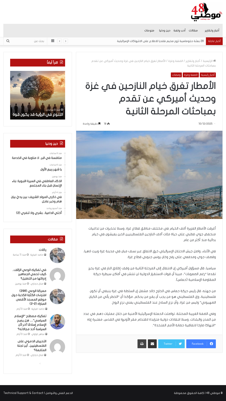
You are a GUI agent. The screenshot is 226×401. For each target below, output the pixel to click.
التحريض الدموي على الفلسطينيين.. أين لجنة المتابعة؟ (31, 346)
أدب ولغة (179, 30)
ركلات (42, 249)
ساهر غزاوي (38, 334)
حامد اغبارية (36, 255)
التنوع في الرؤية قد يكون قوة (38, 114)
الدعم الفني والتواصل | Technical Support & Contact (38, 393)
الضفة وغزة (175, 61)
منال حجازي (37, 284)
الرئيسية (208, 61)
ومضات (176, 75)
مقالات (193, 30)
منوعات (149, 30)
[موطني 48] (207, 12)
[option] (37, 95)
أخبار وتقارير (212, 30)
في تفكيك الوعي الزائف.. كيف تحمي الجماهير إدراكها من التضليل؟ (29, 274)
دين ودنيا (164, 30)
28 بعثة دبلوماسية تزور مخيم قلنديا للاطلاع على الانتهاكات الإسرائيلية (160, 41)
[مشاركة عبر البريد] (152, 343)
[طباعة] (141, 343)
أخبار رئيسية (208, 75)
